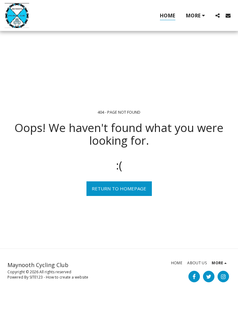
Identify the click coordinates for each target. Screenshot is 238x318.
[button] (218, 15)
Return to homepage (119, 188)
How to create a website (67, 277)
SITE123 (36, 277)
